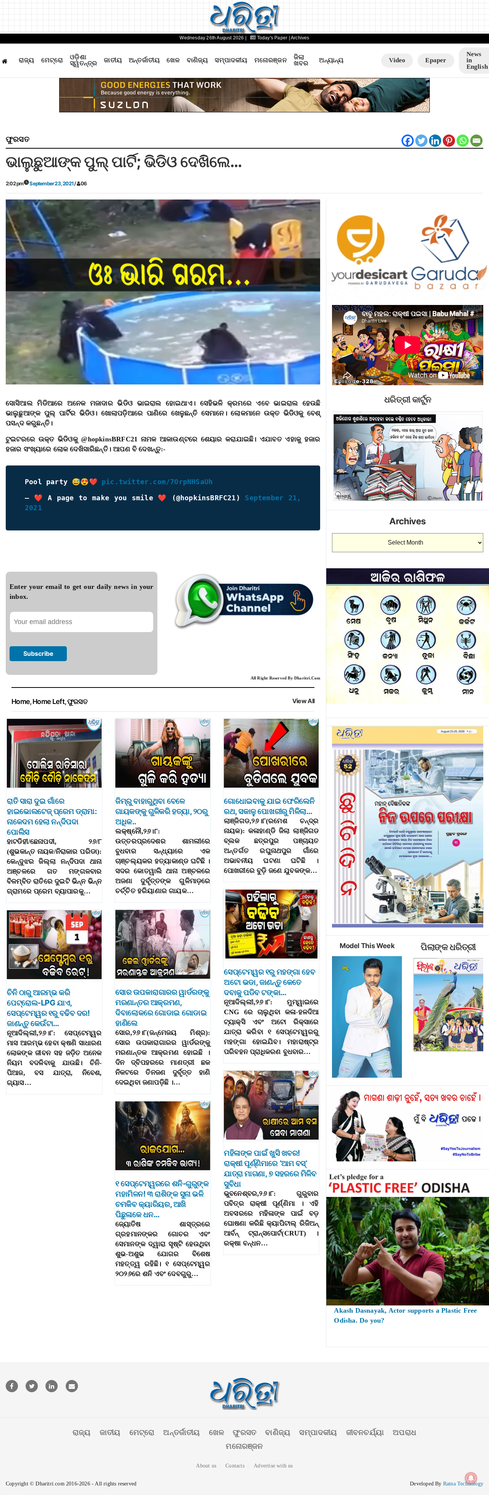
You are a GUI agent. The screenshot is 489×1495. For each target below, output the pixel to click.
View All (303, 701)
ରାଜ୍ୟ (26, 60)
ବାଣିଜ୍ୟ (197, 60)
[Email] (476, 141)
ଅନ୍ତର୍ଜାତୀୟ (144, 60)
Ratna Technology (463, 1484)
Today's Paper (272, 38)
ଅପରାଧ (404, 1432)
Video (397, 60)
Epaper (435, 60)
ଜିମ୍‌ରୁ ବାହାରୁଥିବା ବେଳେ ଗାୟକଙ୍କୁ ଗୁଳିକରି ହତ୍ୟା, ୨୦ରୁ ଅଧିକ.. (161, 811)
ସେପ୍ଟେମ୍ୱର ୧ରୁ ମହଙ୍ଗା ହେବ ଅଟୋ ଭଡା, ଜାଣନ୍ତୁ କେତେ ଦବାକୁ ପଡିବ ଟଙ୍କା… (269, 982)
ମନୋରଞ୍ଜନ (270, 60)
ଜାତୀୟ (113, 60)
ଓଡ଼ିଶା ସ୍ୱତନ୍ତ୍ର (83, 60)
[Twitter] (421, 141)
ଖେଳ (173, 60)
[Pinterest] (449, 141)
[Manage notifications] (471, 1478)
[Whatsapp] (463, 141)
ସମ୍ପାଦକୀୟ (231, 60)
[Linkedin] (435, 141)
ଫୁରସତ (17, 139)
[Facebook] (408, 141)
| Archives (299, 38)
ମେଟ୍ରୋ (52, 60)
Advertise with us (273, 1466)
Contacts (234, 1466)
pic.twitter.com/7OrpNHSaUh (157, 482)
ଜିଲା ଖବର (301, 60)
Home (20, 701)
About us (206, 1466)
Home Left (48, 701)
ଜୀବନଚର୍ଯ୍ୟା (365, 1432)
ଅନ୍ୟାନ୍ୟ (331, 60)
